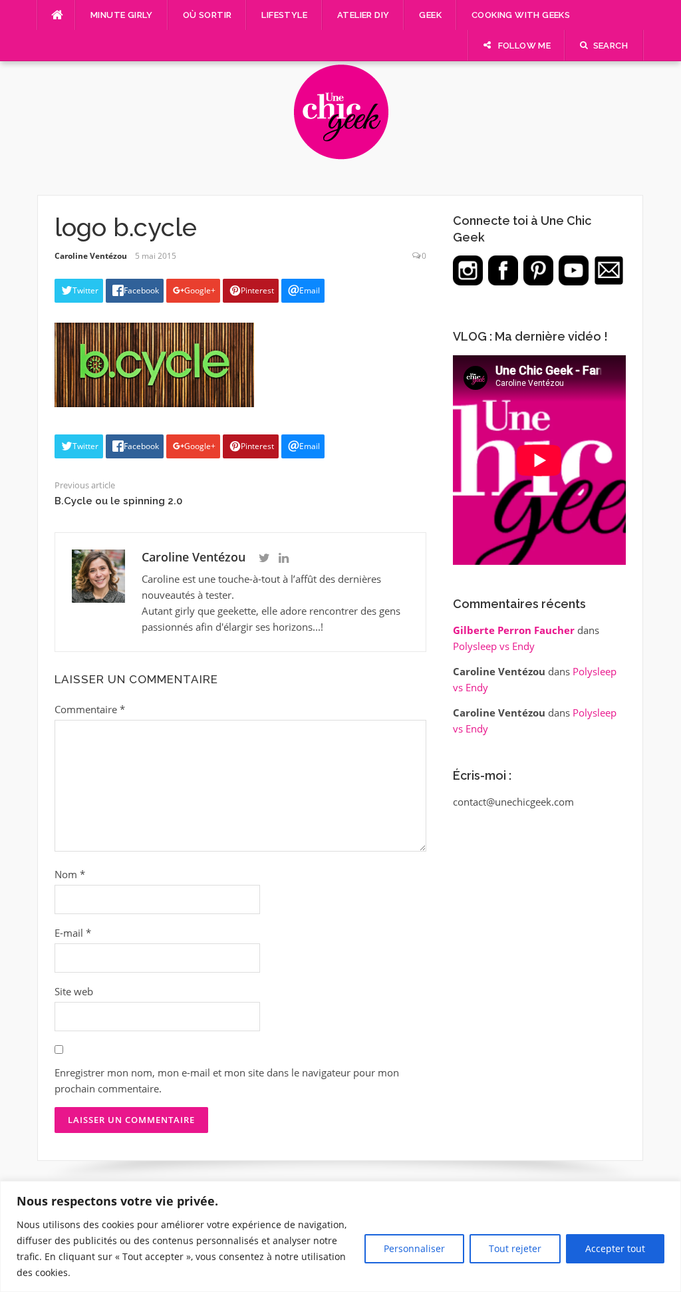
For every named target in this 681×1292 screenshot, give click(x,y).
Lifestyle (284, 15)
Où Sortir (207, 15)
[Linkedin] (284, 558)
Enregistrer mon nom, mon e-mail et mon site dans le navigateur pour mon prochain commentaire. (227, 1080)
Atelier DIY (363, 15)
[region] (340, 1236)
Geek (430, 15)
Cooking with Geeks (521, 15)
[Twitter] (264, 558)
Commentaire (90, 709)
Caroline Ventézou (91, 255)
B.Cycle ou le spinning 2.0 (118, 501)
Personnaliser (414, 1248)
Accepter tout (615, 1248)
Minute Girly (121, 15)
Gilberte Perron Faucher (514, 630)
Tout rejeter (515, 1248)
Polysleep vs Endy (494, 646)
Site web (74, 991)
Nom (70, 874)
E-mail (73, 932)
